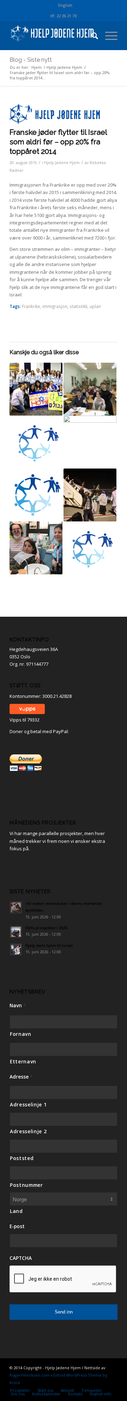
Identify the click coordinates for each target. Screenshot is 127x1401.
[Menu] (107, 36)
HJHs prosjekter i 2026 (46, 927)
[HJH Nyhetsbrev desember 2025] (36, 495)
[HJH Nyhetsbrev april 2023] (90, 547)
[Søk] (91, 36)
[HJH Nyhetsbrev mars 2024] (36, 442)
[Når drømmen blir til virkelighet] (90, 495)
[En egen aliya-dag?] (36, 389)
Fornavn (20, 1034)
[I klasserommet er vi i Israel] (90, 389)
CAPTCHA (21, 1258)
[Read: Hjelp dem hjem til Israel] (16, 949)
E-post (17, 1226)
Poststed (22, 1158)
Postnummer (26, 1185)
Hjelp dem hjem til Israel (49, 945)
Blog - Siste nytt (31, 59)
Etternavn (23, 1061)
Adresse (21, 1077)
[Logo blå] (55, 114)
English (65, 5)
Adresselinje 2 (28, 1131)
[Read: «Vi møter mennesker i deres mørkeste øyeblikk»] (16, 907)
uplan (95, 306)
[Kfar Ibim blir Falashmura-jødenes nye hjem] (90, 442)
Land (16, 1211)
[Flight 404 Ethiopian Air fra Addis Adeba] (36, 547)
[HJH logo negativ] (53, 36)
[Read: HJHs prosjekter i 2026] (16, 931)
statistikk (78, 306)
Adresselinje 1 (28, 1104)
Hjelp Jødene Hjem (62, 162)
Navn (18, 1005)
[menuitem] (65, 5)
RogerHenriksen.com (30, 1375)
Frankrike (31, 306)
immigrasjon (54, 306)
